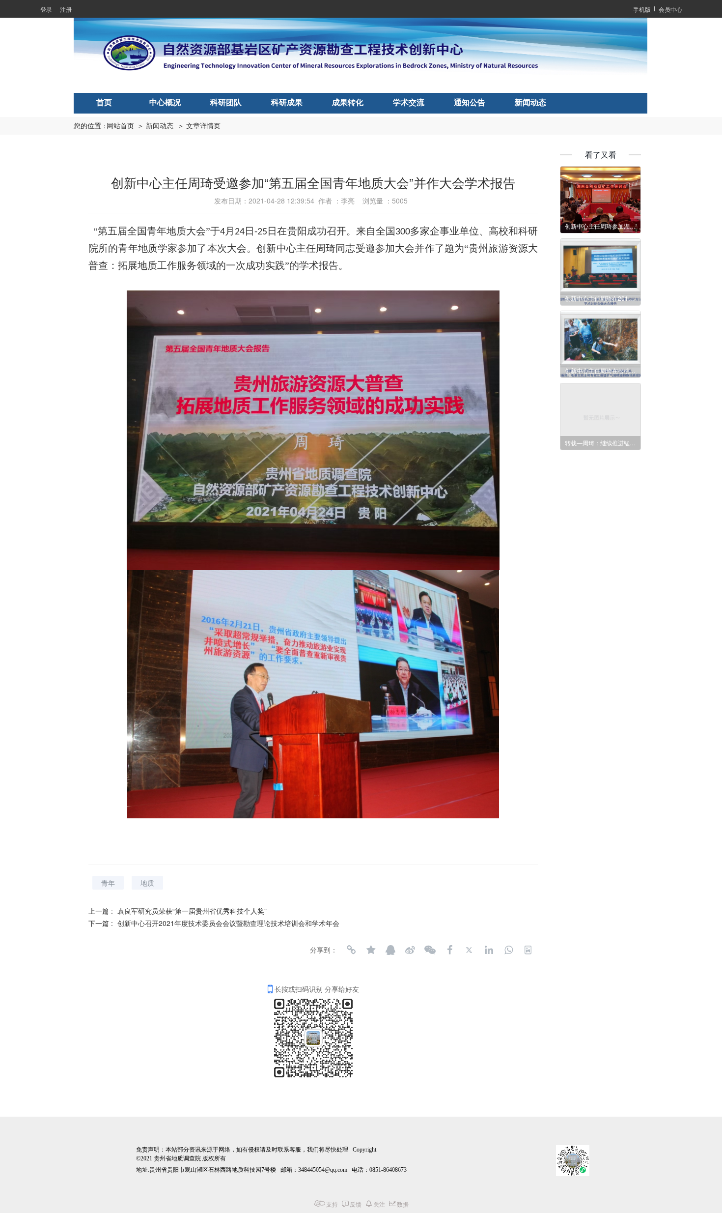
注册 (66, 9)
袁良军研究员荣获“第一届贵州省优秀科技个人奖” (192, 911)
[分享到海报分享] (528, 950)
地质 (147, 883)
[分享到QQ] (390, 950)
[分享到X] (469, 950)
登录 (46, 9)
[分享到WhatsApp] (508, 950)
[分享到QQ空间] (371, 950)
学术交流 (408, 102)
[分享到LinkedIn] (489, 950)
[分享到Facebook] (449, 950)
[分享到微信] (430, 950)
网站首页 (120, 126)
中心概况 (165, 102)
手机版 (642, 9)
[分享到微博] (410, 950)
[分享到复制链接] (351, 950)
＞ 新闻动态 (155, 126)
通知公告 (469, 102)
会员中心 (670, 9)
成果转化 (347, 102)
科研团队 (226, 102)
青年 (108, 883)
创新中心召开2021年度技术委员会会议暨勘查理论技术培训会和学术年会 (228, 923)
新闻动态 (530, 102)
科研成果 (287, 102)
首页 (104, 102)
